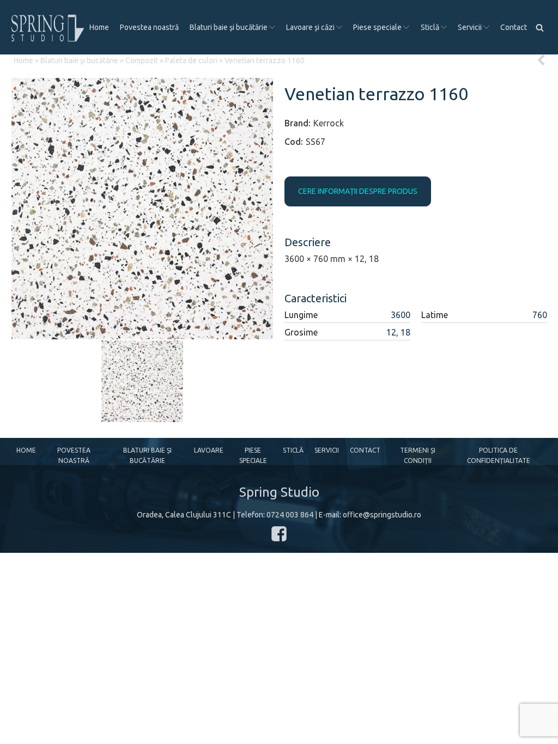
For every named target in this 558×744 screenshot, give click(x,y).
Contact (513, 27)
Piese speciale (377, 27)
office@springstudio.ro (382, 514)
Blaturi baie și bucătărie (229, 27)
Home (99, 27)
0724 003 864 (289, 514)
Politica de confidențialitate (498, 455)
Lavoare (208, 450)
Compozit (141, 60)
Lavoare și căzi (310, 27)
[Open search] (539, 27)
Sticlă (430, 27)
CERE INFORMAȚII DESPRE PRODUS (357, 191)
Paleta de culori (191, 60)
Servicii (470, 27)
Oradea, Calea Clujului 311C (184, 514)
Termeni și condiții (417, 455)
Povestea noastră (149, 27)
